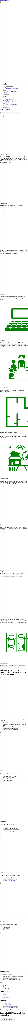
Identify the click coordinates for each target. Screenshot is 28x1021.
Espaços (5, 84)
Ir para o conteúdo (4, 0)
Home (4, 83)
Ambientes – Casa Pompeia (12, 88)
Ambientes (5, 87)
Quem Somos (6, 94)
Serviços (5, 92)
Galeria (4, 90)
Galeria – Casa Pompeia (11, 91)
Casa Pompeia (9, 86)
